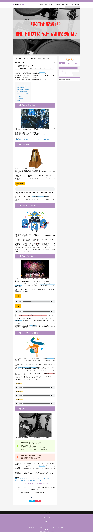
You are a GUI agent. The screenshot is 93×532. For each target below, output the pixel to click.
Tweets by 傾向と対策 (65, 79)
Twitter (89, 1)
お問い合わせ (61, 527)
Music (52, 4)
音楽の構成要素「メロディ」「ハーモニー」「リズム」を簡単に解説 (32, 139)
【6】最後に (18, 100)
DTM (72, 4)
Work (63, 4)
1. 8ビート (19, 94)
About (41, 4)
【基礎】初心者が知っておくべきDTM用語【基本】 (28, 489)
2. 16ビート (20, 96)
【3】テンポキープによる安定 (22, 89)
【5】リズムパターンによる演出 (23, 93)
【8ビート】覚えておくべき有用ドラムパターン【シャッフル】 (31, 480)
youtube (91, 1)
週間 (69, 63)
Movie (67, 4)
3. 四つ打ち (20, 98)
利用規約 (41, 527)
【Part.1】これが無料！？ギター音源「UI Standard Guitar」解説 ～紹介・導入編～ (36, 487)
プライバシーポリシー (50, 527)
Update (46, 4)
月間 (76, 63)
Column (77, 4)
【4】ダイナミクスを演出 (21, 91)
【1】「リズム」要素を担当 (22, 85)
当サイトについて (32, 527)
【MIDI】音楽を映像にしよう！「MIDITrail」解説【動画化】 (30, 492)
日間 (62, 63)
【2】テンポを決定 (20, 87)
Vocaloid (57, 4)
